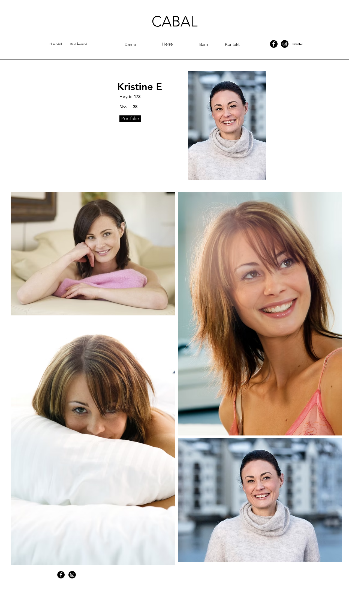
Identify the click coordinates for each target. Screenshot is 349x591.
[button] (60, 44)
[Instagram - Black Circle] (284, 44)
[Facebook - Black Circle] (274, 44)
